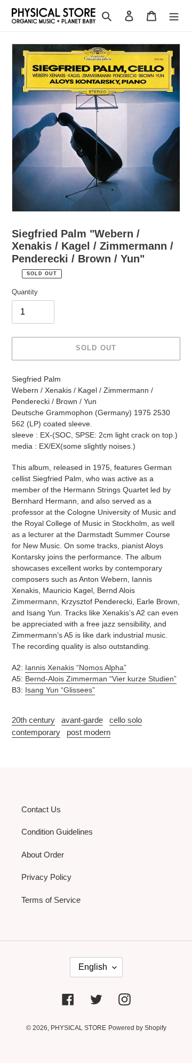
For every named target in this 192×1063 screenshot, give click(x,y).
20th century (33, 719)
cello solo (125, 719)
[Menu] (174, 15)
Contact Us (41, 809)
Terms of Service (51, 899)
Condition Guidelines (57, 831)
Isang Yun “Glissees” (60, 690)
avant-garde (82, 719)
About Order (42, 854)
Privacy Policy (46, 876)
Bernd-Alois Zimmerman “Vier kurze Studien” (101, 678)
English (92, 966)
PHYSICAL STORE (78, 1028)
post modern (88, 732)
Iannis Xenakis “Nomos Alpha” (75, 667)
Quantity (25, 292)
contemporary (36, 732)
